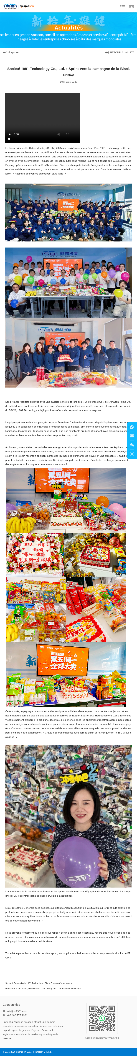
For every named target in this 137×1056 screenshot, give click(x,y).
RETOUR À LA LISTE (122, 52)
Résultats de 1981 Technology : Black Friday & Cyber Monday (43, 983)
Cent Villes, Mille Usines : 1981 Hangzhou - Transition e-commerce (48, 988)
